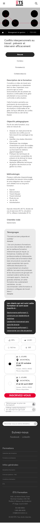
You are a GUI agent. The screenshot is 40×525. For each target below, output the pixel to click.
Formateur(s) (20, 67)
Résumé (20, 55)
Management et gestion (16, 32)
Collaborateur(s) (20, 74)
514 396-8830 (20, 508)
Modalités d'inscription (9, 470)
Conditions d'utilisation (9, 479)
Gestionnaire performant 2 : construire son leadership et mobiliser (18, 315)
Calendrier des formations (10, 453)
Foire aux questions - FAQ (10, 474)
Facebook (14, 437)
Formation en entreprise (9, 458)
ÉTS (4, 484)
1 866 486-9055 (20, 510)
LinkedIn (26, 437)
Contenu (20, 61)
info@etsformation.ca (20, 513)
